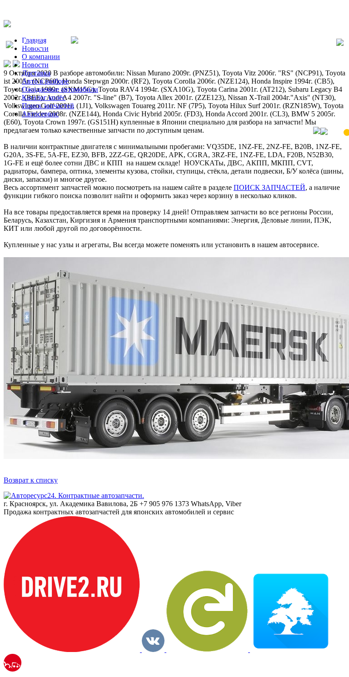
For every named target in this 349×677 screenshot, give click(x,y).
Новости (35, 65)
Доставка (36, 73)
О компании (41, 56)
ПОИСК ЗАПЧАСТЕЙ (269, 187)
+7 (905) (42, 45)
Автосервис (40, 114)
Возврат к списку (31, 480)
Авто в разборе (45, 81)
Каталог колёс (43, 97)
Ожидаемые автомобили (60, 89)
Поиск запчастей (48, 106)
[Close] (340, 43)
